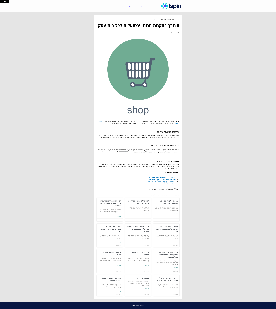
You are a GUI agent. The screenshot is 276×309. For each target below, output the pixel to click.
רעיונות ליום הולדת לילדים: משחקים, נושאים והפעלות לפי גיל (110, 228)
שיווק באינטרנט (148, 6)
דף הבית (177, 19)
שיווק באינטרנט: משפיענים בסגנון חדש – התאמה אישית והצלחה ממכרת (168, 254)
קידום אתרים (139, 6)
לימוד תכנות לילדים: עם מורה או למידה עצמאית (163, 177)
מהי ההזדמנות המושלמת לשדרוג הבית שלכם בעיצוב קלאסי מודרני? (138, 228)
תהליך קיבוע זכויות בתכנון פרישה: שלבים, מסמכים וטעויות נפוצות (167, 228)
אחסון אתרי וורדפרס (142, 278)
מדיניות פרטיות (123, 6)
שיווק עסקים (131, 6)
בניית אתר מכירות (123, 151)
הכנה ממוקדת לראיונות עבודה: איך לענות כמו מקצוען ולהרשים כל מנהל (110, 203)
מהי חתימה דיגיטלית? (170, 183)
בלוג (154, 6)
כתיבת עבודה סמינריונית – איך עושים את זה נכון (163, 179)
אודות (158, 6)
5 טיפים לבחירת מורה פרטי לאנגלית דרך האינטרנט (162, 181)
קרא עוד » (176, 213)
